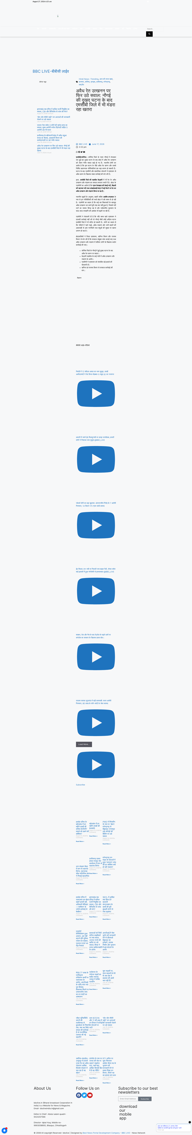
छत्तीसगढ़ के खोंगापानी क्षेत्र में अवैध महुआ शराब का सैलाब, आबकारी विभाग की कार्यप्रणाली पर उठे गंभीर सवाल (52, 137)
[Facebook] (79, 1095)
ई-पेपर (135, 29)
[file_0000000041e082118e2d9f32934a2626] (96, 340)
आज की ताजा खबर (64, 29)
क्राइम (117, 29)
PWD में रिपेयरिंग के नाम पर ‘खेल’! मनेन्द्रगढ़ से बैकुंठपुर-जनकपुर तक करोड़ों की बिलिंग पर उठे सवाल (109, 829)
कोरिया (87, 82)
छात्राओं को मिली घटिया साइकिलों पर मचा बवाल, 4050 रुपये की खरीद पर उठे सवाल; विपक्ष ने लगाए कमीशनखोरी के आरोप (95, 941)
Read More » (80, 841)
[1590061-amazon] (53, 104)
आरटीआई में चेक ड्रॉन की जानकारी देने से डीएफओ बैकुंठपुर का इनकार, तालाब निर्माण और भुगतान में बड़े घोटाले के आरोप (109, 941)
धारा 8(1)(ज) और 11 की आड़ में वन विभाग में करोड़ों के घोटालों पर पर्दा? (96, 1023)
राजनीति (87, 29)
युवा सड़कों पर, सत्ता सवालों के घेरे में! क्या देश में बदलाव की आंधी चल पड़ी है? (109, 976)
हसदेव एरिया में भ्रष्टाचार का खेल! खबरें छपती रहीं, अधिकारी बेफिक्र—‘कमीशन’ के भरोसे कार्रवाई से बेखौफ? (82, 904)
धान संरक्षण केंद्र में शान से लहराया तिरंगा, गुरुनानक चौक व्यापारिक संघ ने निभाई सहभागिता (82, 871)
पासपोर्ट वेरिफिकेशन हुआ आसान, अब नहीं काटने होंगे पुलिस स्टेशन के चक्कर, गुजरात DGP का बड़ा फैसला (82, 938)
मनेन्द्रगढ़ (107, 82)
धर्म (123, 29)
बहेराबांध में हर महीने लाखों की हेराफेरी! (94, 826)
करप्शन (81, 82)
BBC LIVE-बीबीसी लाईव (51, 71)
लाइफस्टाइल (109, 29)
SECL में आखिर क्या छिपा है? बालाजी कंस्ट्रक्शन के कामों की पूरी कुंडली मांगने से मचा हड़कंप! (108, 904)
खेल (81, 29)
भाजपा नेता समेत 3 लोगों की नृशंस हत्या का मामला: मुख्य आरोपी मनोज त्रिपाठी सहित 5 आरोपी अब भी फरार (52, 127)
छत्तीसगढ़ (99, 82)
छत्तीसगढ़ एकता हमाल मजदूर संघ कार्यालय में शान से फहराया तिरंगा (95, 862)
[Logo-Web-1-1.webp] (96, 806)
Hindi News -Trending (88, 79)
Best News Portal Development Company (101, 1133)
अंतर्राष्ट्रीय (52, 29)
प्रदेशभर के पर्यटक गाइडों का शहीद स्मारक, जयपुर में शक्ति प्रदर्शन (95, 977)
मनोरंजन (74, 29)
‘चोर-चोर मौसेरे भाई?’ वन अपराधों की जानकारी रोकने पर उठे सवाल (109, 1021)
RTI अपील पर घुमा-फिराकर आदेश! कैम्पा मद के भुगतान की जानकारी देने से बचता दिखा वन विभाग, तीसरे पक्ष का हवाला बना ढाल (109, 1066)
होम (38, 29)
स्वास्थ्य (95, 29)
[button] (77, 152)
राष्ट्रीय (44, 29)
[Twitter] (84, 1095)
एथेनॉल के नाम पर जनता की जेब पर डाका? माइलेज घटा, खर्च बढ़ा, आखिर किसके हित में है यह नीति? (95, 1064)
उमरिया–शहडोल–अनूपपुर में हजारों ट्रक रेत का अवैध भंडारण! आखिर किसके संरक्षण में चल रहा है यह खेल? (82, 1065)
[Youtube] (147, 1)
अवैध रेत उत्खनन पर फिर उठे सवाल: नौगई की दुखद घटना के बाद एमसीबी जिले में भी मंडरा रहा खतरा (53, 148)
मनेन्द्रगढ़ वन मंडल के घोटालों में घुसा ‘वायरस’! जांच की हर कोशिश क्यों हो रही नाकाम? (109, 862)
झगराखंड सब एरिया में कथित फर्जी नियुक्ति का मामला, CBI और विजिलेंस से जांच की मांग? (53, 110)
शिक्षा (101, 29)
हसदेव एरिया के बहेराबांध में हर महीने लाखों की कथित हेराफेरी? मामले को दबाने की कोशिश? (82, 828)
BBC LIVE (126, 1133)
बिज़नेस (128, 29)
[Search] (149, 34)
